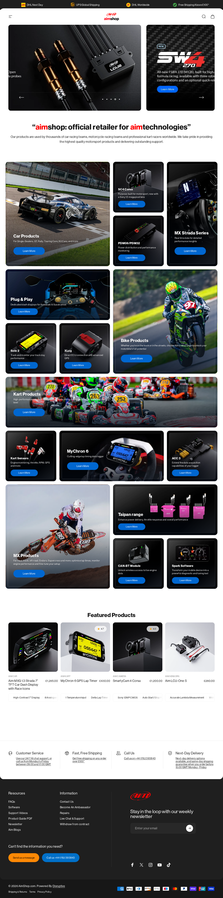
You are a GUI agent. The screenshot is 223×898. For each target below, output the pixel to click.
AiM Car (12, 676)
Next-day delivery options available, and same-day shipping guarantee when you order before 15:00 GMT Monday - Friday (194, 763)
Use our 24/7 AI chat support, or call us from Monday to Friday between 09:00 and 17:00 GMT (34, 761)
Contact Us (67, 801)
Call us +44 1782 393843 (61, 857)
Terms (32, 892)
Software (14, 807)
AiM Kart (66, 676)
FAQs (11, 801)
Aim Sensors (172, 676)
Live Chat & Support (72, 818)
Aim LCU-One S (176, 681)
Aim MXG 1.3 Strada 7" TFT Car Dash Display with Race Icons (23, 684)
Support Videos (18, 813)
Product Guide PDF (20, 818)
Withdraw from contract (74, 824)
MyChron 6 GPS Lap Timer (79, 681)
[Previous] (21, 97)
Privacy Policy (44, 892)
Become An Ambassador (75, 807)
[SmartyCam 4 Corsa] (137, 647)
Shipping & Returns (17, 892)
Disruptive (59, 886)
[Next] (201, 97)
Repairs (65, 813)
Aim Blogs (14, 829)
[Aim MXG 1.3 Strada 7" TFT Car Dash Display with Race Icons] (33, 647)
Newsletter (15, 824)
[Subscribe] (189, 828)
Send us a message (24, 857)
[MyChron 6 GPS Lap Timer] (85, 647)
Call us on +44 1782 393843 (140, 758)
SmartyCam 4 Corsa (127, 681)
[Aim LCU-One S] (190, 647)
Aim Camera (119, 676)
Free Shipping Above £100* (193, 4)
